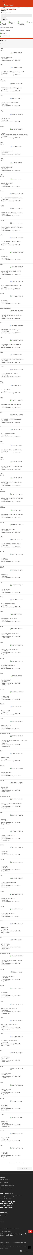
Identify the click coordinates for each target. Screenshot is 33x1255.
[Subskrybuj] (30, 1231)
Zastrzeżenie (3, 1215)
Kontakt (2, 1222)
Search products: (6, 13)
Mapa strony (3, 1219)
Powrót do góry (24, 1168)
